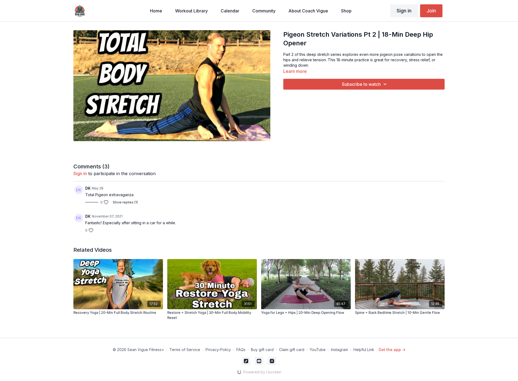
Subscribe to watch (361, 84)
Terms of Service (184, 349)
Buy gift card (262, 349)
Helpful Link (363, 349)
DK (88, 188)
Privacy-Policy (218, 349)
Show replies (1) (125, 202)
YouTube (318, 349)
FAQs (241, 349)
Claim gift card (291, 349)
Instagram (339, 349)
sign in (80, 173)
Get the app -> (392, 349)
